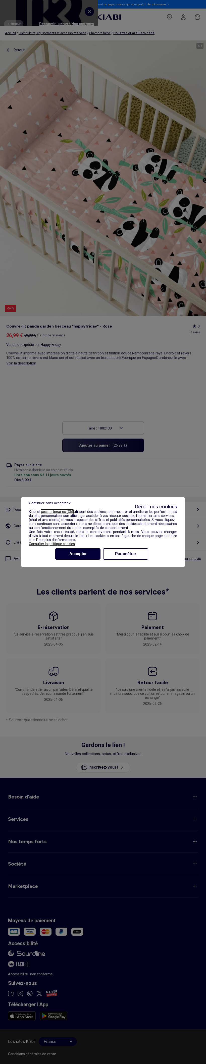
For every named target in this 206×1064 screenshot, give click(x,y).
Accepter (78, 554)
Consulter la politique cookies (52, 544)
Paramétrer (125, 554)
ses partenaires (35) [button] (57, 512)
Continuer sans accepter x (50, 503)
